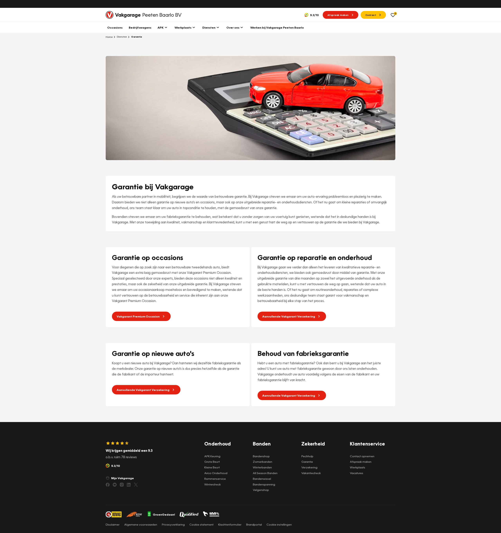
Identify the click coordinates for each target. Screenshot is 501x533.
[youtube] (115, 485)
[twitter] (136, 485)
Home (109, 37)
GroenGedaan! (164, 514)
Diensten (121, 36)
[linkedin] (129, 485)
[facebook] (108, 485)
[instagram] (122, 485)
